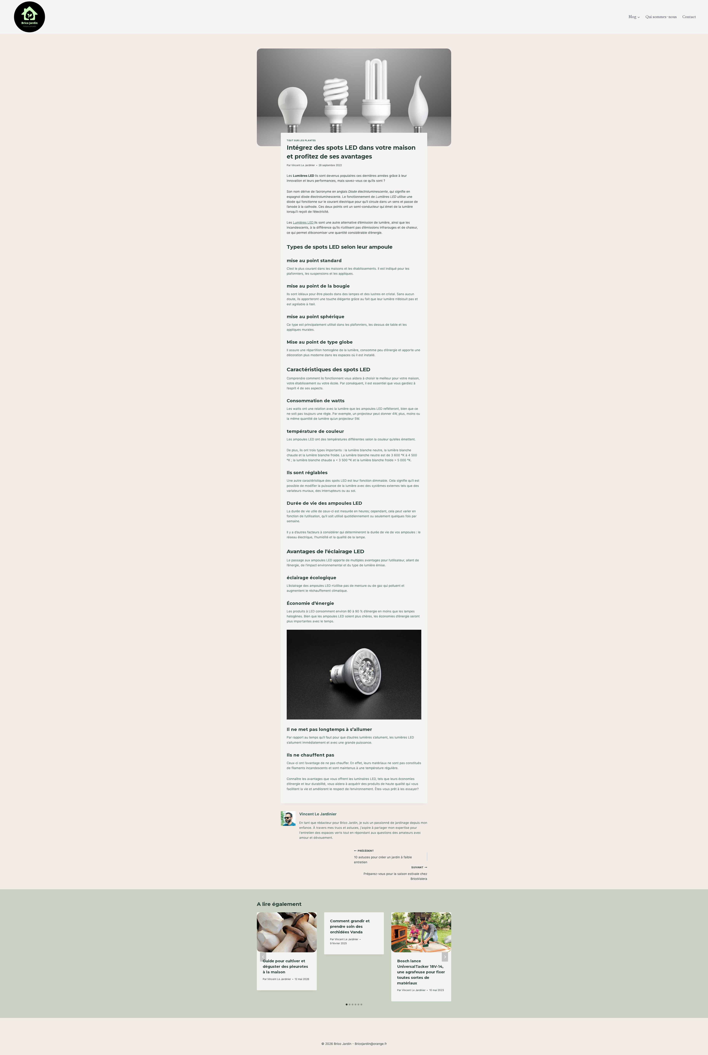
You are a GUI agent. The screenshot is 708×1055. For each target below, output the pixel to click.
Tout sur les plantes (301, 140)
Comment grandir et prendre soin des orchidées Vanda (350, 926)
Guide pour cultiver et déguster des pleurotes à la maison (285, 966)
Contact (689, 17)
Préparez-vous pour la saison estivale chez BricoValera (395, 873)
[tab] (347, 1004)
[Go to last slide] (263, 957)
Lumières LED (303, 222)
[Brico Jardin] (29, 17)
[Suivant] (445, 957)
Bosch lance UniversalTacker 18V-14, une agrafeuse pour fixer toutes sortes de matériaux (421, 972)
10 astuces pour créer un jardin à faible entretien (383, 856)
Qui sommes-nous (661, 17)
